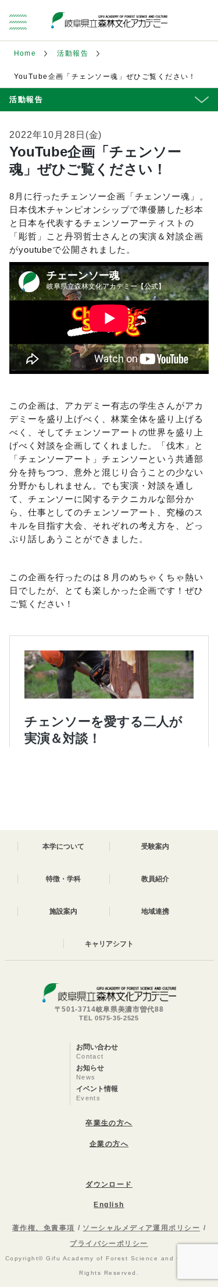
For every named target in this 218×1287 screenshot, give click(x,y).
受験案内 (155, 846)
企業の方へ (109, 1144)
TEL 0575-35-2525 (109, 1018)
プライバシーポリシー (109, 1243)
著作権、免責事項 (43, 1228)
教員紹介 (155, 879)
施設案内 (63, 911)
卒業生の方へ (109, 1123)
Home (25, 53)
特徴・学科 (63, 879)
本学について (63, 846)
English (109, 1205)
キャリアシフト (109, 944)
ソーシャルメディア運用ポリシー (141, 1228)
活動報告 (72, 53)
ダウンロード (109, 1184)
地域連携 (155, 911)
